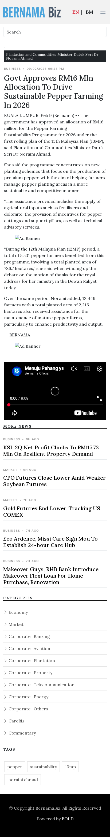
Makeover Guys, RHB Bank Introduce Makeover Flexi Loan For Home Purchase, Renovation (51, 575)
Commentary (21, 733)
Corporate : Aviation (28, 648)
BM (89, 12)
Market (15, 624)
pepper (14, 766)
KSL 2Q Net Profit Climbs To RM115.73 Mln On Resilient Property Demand (51, 450)
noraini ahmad (22, 779)
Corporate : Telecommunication (40, 684)
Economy (17, 612)
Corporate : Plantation (31, 660)
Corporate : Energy (27, 696)
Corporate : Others (27, 708)
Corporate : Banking (28, 636)
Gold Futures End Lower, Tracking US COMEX (51, 511)
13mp (70, 766)
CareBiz (16, 721)
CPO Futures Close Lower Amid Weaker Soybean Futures (54, 480)
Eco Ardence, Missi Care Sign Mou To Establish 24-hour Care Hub (50, 541)
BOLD (68, 818)
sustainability (43, 766)
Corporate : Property (29, 672)
